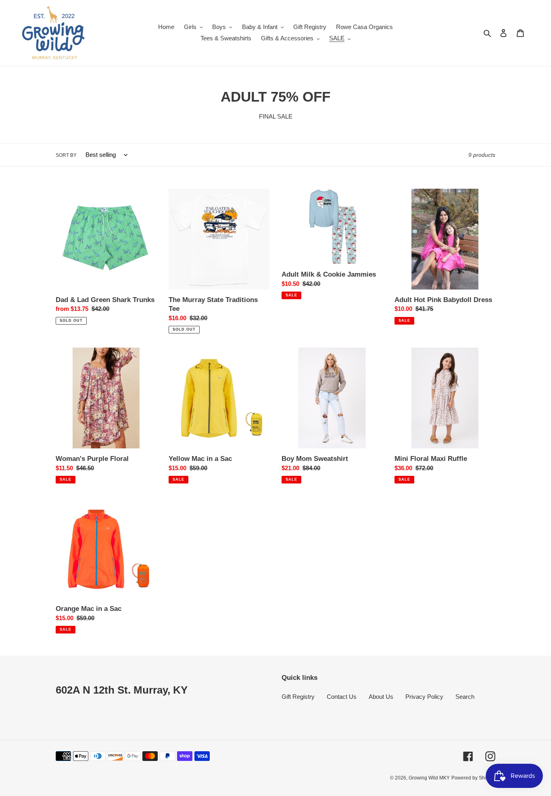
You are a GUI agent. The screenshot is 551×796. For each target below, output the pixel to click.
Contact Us (342, 696)
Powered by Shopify (473, 778)
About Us (381, 696)
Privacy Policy (424, 696)
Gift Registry (298, 696)
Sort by (66, 155)
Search (464, 696)
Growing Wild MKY (429, 778)
